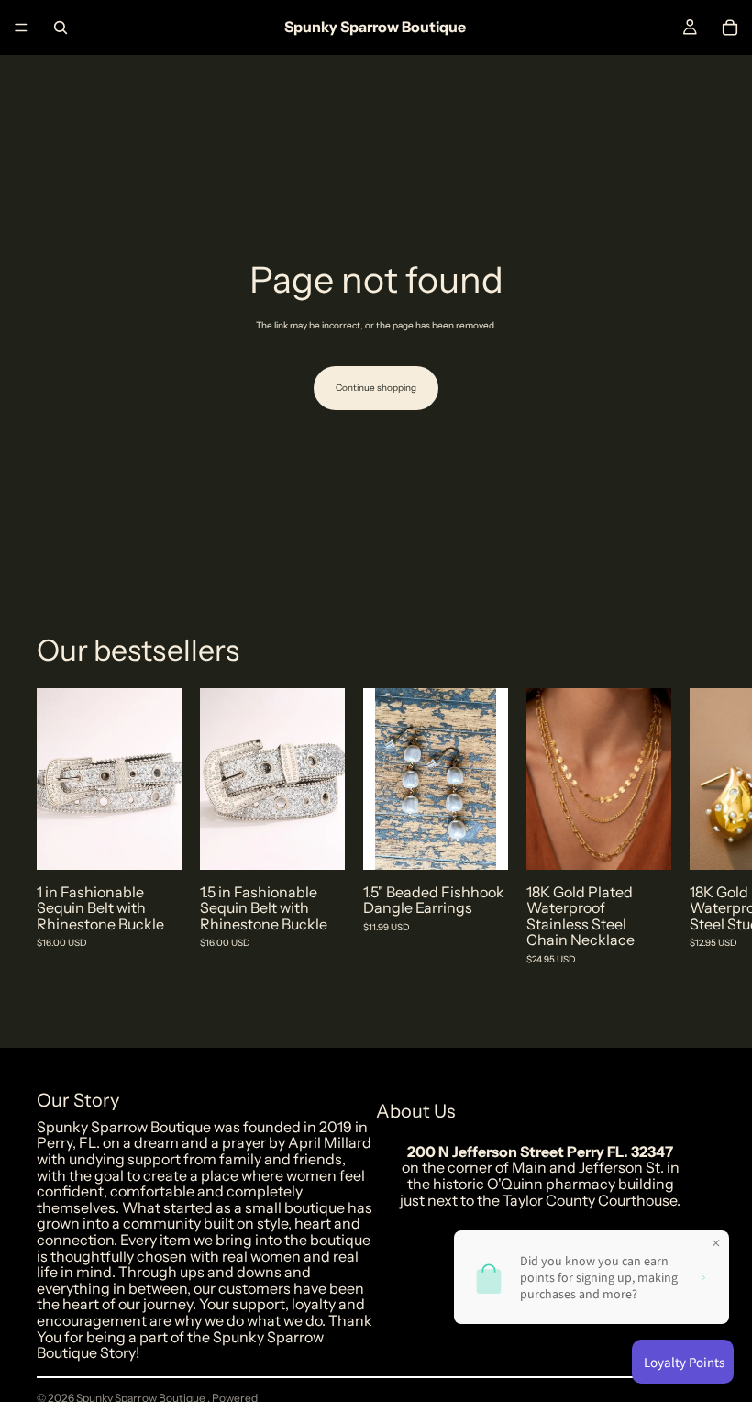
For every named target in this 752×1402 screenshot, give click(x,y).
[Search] (60, 27)
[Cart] (730, 27)
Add (169, 841)
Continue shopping (376, 388)
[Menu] (21, 27)
